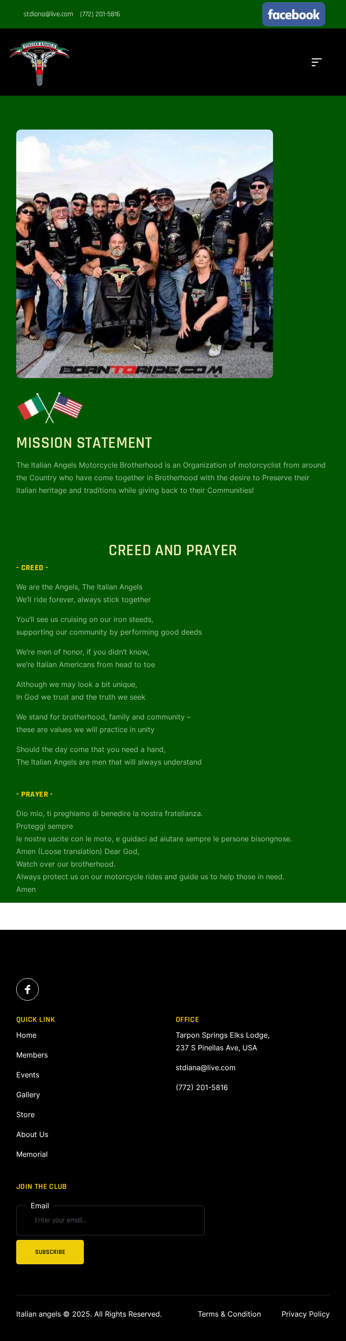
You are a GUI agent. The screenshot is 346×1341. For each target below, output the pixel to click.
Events (27, 1074)
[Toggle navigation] (325, 62)
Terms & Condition (229, 1313)
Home (26, 1034)
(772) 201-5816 (100, 14)
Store (25, 1114)
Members (32, 1054)
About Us (32, 1134)
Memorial (32, 1154)
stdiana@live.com (48, 14)
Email (40, 1205)
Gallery (28, 1094)
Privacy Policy (306, 1313)
